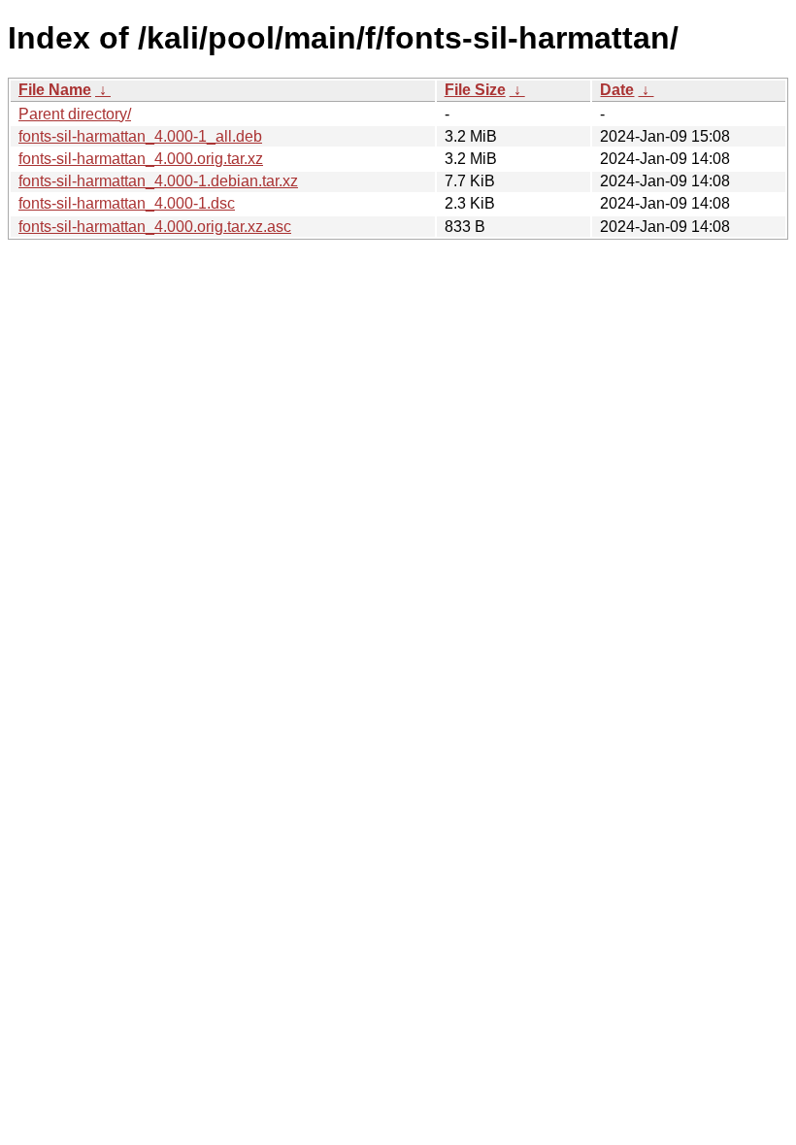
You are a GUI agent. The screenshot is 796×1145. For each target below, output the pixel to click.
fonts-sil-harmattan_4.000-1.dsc (126, 203)
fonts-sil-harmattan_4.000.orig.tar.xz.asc (154, 226)
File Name (54, 90)
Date (617, 90)
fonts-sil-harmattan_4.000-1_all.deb (140, 136)
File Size (475, 90)
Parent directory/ (74, 114)
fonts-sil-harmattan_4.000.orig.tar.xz (140, 158)
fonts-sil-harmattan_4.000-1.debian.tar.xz (158, 181)
